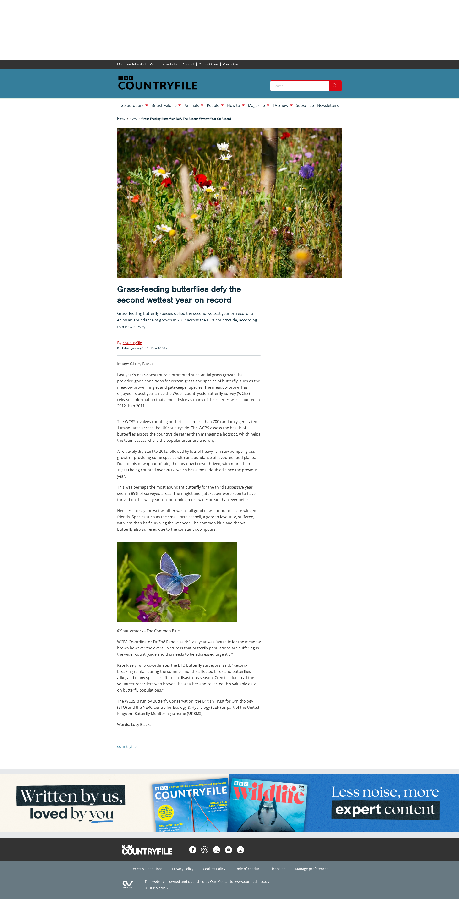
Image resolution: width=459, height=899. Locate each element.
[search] (335, 85)
